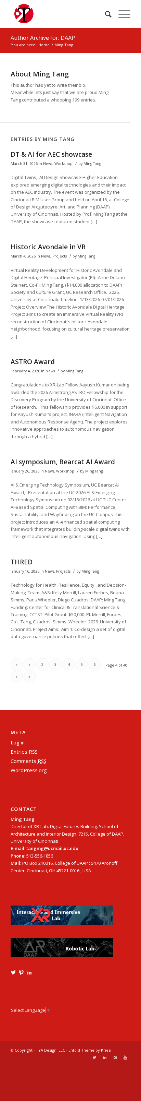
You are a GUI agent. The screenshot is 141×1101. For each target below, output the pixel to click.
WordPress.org (29, 770)
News (47, 163)
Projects (59, 256)
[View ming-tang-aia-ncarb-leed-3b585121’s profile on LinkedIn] (29, 972)
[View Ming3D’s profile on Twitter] (13, 972)
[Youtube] (125, 1057)
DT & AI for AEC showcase (51, 154)
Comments (29, 760)
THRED (22, 562)
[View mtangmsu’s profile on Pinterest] (21, 972)
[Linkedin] (105, 1057)
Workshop (63, 163)
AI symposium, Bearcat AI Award (63, 461)
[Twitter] (94, 1057)
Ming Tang (92, 163)
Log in (18, 742)
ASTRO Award (33, 361)
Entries (24, 751)
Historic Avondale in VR (48, 246)
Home (44, 44)
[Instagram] (115, 1057)
